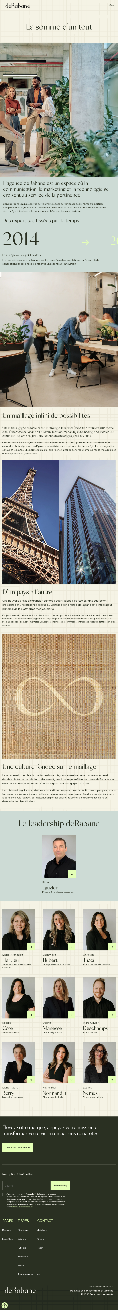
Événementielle (25, 1274)
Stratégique (23, 1230)
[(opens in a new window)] (72, 874)
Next (104, 258)
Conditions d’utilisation (100, 1286)
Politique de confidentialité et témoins (91, 1290)
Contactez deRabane (16, 1147)
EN (38, 1274)
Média (21, 1265)
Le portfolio (7, 1239)
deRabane (42, 1230)
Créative (22, 1239)
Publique (22, 1247)
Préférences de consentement (5, 1305)
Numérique (23, 1256)
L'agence (6, 1230)
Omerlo (41, 1239)
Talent (40, 1247)
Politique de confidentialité (21, 1207)
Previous (13, 258)
